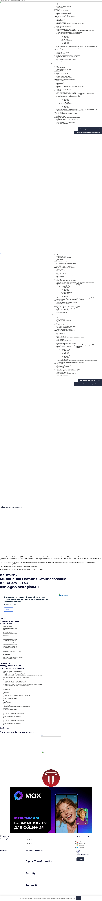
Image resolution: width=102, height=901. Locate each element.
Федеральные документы (64, 13)
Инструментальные (62, 58)
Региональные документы (64, 15)
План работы (60, 17)
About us (31, 837)
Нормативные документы (10, 639)
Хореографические (62, 60)
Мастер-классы (61, 22)
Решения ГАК (61, 53)
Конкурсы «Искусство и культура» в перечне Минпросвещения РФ (75, 30)
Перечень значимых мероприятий (66, 29)
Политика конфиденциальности (17, 732)
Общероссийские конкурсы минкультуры (14, 673)
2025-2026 (66, 39)
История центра (61, 5)
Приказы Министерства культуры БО (67, 56)
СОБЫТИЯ (57, 9)
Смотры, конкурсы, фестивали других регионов (70, 48)
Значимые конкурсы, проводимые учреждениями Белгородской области (77, 46)
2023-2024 (66, 36)
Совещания (60, 25)
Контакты (60, 7)
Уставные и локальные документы (66, 12)
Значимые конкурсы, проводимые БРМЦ (68, 33)
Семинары (60, 20)
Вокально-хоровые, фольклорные (66, 59)
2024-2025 (66, 38)
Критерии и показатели (63, 52)
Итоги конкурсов (65, 35)
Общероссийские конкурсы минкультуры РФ (69, 32)
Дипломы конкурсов (66, 40)
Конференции (61, 19)
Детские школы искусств (64, 6)
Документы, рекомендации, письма (67, 50)
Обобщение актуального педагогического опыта (70, 23)
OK (78, 898)
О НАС (56, 3)
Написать (9, 609)
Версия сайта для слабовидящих (13, 507)
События (4, 728)
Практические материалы (64, 26)
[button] (76, 63)
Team (30, 839)
